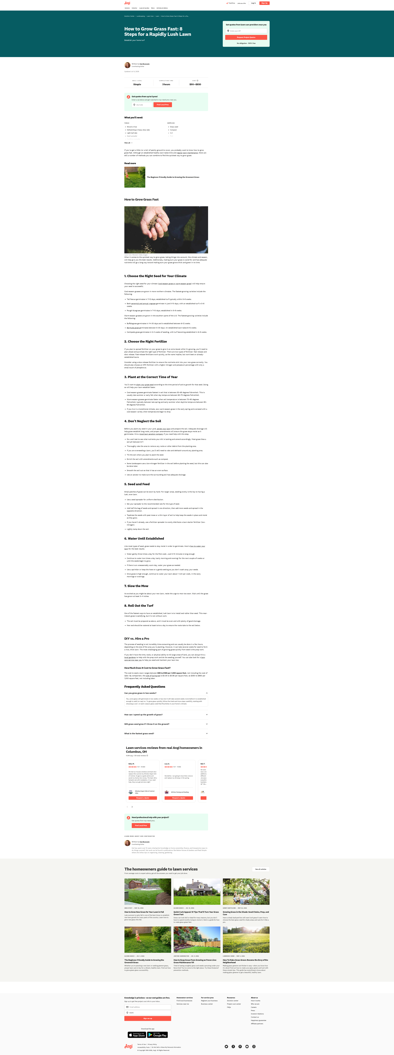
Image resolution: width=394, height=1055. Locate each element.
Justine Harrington (181, 956)
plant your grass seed (145, 385)
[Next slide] (132, 807)
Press (253, 1010)
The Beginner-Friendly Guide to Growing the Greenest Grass (173, 177)
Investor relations (257, 1014)
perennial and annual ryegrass (143, 303)
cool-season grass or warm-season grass (175, 284)
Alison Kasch (179, 908)
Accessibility (143, 1047)
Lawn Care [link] (150, 16)
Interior (127, 8)
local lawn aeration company (151, 434)
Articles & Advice (162, 8)
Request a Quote (142, 798)
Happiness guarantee (258, 1020)
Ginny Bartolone (229, 908)
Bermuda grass (133, 328)
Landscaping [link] (141, 16)
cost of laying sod (153, 676)
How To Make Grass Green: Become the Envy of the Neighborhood (245, 961)
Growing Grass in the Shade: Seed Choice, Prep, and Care (246, 913)
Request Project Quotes (246, 37)
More (153, 8)
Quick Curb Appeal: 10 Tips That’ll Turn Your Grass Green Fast (196, 913)
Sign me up (148, 1018)
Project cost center (234, 1004)
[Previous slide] (127, 807)
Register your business (209, 1001)
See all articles (260, 869)
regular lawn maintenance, (187, 153)
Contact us (255, 1017)
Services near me (183, 1004)
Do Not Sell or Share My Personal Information (166, 1047)
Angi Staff (128, 908)
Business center (207, 1004)
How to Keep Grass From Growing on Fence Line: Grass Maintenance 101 (195, 961)
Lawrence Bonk (229, 956)
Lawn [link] (157, 16)
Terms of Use (141, 1044)
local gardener (130, 657)
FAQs (229, 1007)
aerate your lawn (164, 429)
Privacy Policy (152, 1044)
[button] (127, 807)
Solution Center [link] (129, 16)
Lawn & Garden (144, 8)
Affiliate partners (257, 1024)
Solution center (232, 1001)
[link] (143, 781)
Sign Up (264, 3)
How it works (255, 1001)
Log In (253, 3)
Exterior (134, 8)
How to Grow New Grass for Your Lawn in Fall (144, 912)
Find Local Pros (163, 105)
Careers (254, 1007)
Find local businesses (184, 1001)
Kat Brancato (144, 64)
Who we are (255, 1004)
